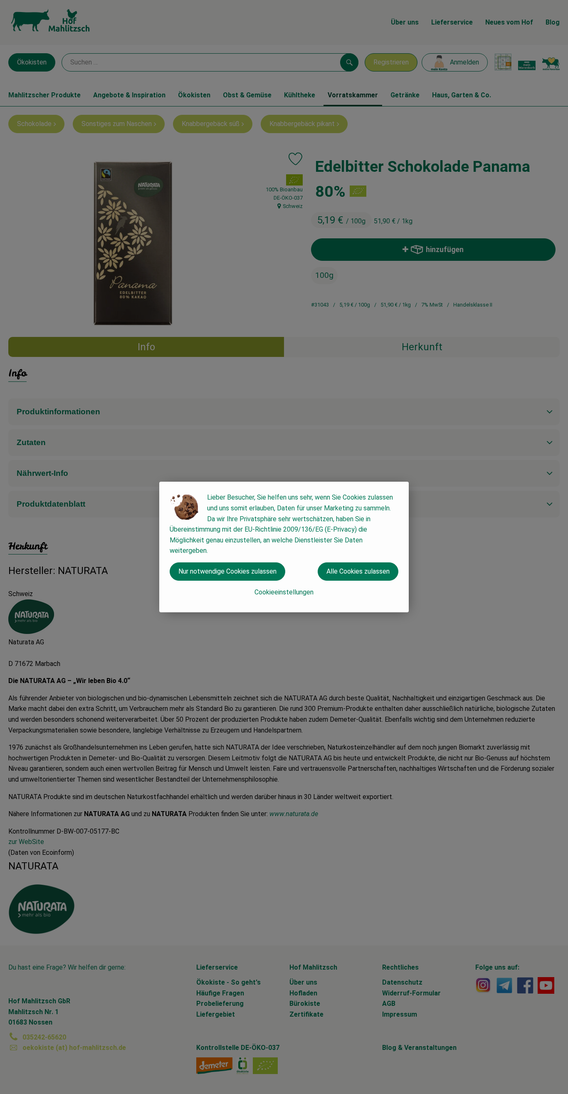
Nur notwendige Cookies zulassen (227, 571)
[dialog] (284, 547)
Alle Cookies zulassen (358, 571)
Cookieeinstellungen (284, 592)
